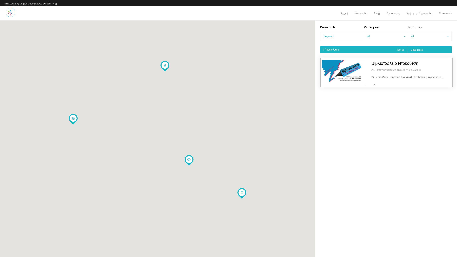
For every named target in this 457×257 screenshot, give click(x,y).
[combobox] (386, 36)
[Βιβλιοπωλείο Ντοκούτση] (343, 72)
